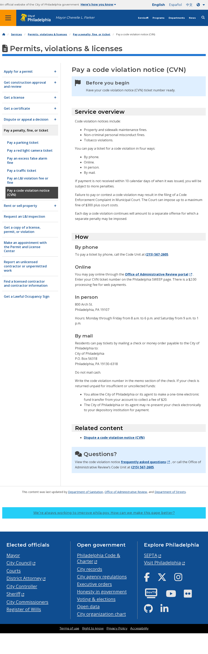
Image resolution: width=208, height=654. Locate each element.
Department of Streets (170, 492)
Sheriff (13, 594)
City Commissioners (27, 602)
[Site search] (203, 18)
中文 (189, 5)
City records (89, 569)
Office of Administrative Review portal (156, 274)
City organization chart (101, 614)
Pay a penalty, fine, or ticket (91, 34)
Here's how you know (97, 4)
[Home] (3, 34)
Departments (177, 18)
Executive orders (94, 584)
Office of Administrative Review (126, 492)
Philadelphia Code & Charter (98, 558)
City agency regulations (102, 576)
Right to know (93, 628)
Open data (88, 606)
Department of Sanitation (85, 492)
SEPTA (150, 555)
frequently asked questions (143, 462)
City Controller (21, 586)
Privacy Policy (116, 628)
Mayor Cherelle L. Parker (75, 17)
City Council (18, 563)
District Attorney (24, 578)
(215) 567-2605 (156, 254)
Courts (13, 571)
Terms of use (69, 628)
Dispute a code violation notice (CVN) (114, 437)
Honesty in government (102, 591)
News (192, 18)
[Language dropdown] (201, 4)
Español (175, 5)
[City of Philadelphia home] (37, 18)
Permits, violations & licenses (47, 34)
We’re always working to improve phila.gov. (104, 513)
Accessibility (139, 628)
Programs (159, 18)
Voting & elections (96, 599)
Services (143, 18)
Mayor (13, 555)
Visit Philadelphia (162, 562)
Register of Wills (23, 609)
